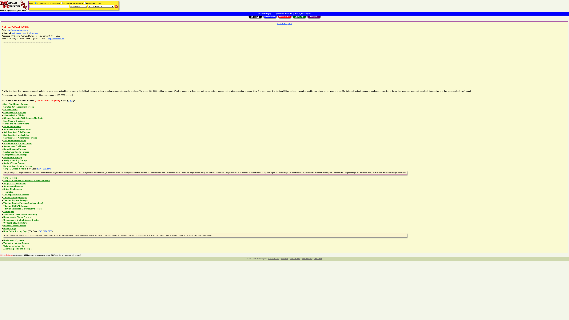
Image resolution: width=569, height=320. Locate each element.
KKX (39, 169)
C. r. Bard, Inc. (284, 23)
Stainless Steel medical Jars (16, 135)
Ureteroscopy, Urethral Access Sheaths (21, 220)
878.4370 (47, 169)
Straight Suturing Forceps (15, 160)
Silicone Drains (10, 110)
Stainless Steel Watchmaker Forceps (20, 138)
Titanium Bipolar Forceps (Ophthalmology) (23, 203)
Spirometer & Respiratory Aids (17, 129)
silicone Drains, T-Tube (13, 115)
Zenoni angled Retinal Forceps (17, 249)
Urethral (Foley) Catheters (15, 223)
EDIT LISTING (295, 259)
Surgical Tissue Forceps (14, 183)
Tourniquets (8, 212)
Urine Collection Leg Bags (15, 231)
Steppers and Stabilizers (14, 146)
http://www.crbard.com (17, 30)
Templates (8, 192)
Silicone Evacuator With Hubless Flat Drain (23, 118)
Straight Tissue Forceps (14, 163)
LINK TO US (318, 259)
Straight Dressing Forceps (15, 155)
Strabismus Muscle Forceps (16, 152)
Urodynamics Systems (13, 240)
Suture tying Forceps (13, 186)
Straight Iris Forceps (12, 157)
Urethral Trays (9, 228)
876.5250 (48, 231)
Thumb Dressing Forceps (15, 197)
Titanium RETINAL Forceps (15, 206)
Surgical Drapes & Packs (14, 169)
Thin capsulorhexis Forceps (16, 195)
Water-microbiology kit (13, 246)
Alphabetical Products (283, 14)
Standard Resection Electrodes (17, 143)
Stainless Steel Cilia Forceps (16, 132)
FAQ (40, 231)
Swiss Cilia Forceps (12, 189)
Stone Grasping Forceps (14, 149)
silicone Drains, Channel (14, 112)
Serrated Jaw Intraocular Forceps (18, 107)
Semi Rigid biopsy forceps (15, 104)
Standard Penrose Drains (14, 141)
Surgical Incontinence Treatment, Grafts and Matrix (26, 181)
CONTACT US (307, 259)
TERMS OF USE (273, 259)
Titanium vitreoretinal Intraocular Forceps (22, 209)
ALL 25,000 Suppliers (303, 14)
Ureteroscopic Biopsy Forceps (17, 217)
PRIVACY (284, 259)
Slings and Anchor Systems (16, 124)
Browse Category (264, 14)
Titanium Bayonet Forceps (15, 200)
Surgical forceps (11, 178)
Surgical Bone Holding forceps (17, 166)
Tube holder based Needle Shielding (20, 214)
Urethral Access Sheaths (14, 226)
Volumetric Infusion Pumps (16, 243)
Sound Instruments (12, 126)
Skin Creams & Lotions (14, 121)
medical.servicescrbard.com (25, 33)
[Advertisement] (91, 64)
